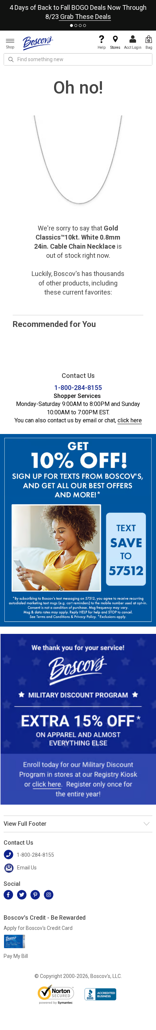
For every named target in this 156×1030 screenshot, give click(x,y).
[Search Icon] (11, 59)
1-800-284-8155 (78, 387)
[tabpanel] (78, 10)
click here (130, 420)
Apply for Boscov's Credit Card (38, 928)
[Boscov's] (38, 43)
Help (102, 48)
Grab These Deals (85, 16)
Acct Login (132, 48)
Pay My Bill (16, 956)
